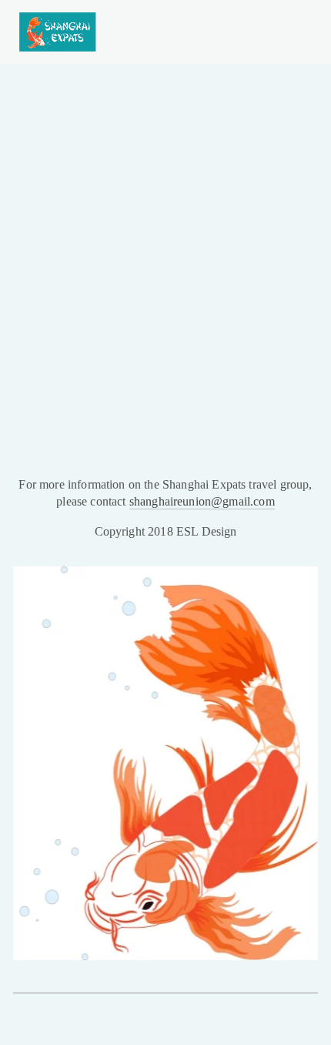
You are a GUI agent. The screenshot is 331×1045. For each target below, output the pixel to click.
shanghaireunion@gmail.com (202, 501)
